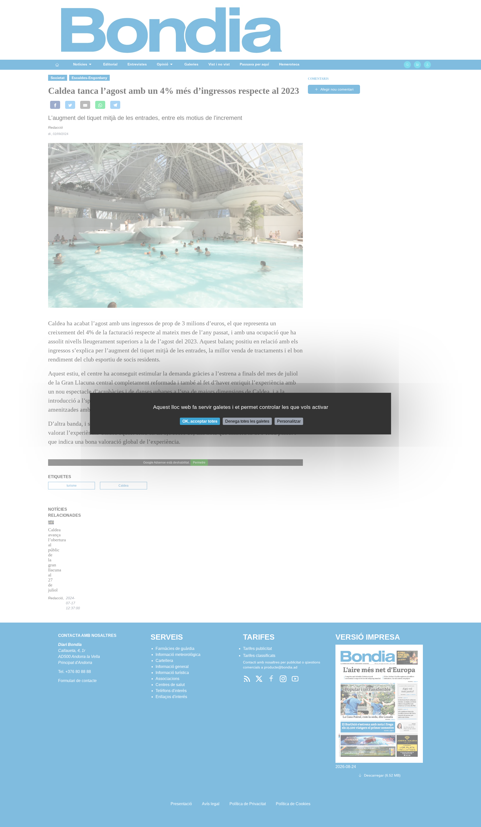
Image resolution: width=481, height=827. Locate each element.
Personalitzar (289, 421)
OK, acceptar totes (199, 421)
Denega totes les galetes (247, 421)
